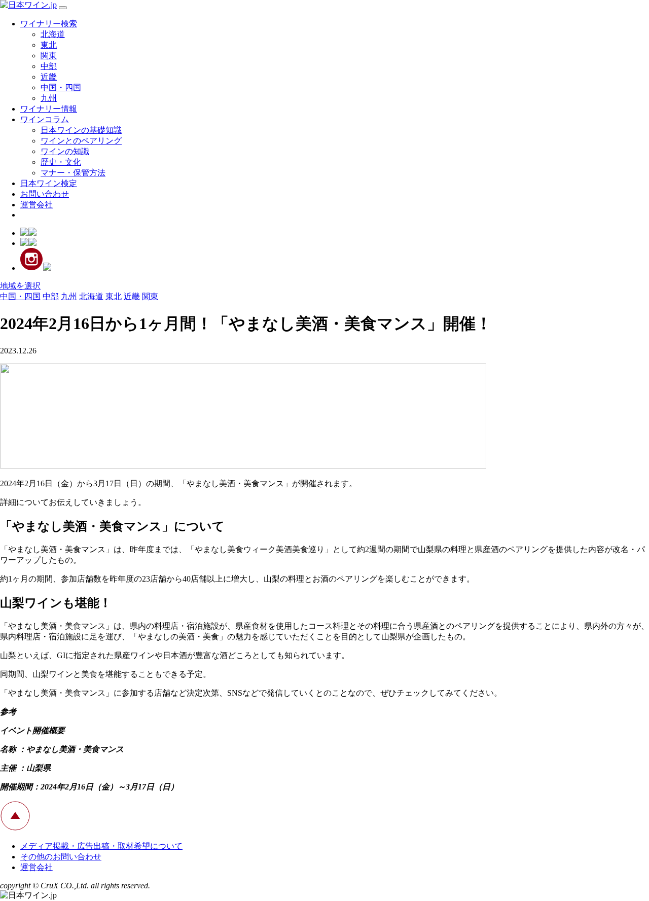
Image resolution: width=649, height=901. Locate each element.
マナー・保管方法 (73, 172)
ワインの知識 (65, 151)
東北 (49, 45)
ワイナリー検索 (48, 23)
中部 (49, 66)
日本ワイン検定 (48, 183)
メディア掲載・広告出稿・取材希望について (101, 846)
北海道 (53, 34)
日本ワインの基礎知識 (81, 130)
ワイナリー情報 (48, 108)
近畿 (49, 77)
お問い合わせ (44, 194)
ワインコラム (44, 119)
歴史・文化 (61, 162)
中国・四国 (61, 87)
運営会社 (36, 204)
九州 (49, 98)
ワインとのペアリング (81, 140)
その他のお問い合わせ (60, 856)
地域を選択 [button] (20, 285)
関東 (49, 55)
